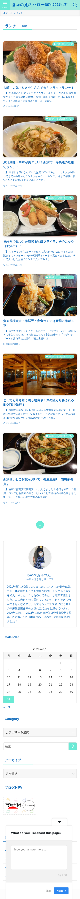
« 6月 (6, 707)
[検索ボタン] (75, 5)
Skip (48, 890)
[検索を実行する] (73, 746)
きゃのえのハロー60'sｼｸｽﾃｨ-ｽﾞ (40, 5)
